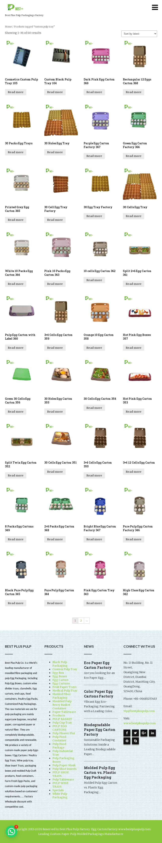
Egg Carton (60, 680)
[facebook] (126, 733)
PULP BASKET (62, 719)
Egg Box (58, 673)
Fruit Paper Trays (64, 687)
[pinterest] (126, 740)
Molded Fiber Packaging (61, 695)
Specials (58, 790)
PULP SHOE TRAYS (60, 774)
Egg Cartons (61, 683)
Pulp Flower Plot (63, 733)
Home (8, 26)
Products (58, 715)
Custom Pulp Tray (64, 669)
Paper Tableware (64, 712)
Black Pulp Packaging (60, 663)
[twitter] (135, 733)
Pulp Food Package (59, 745)
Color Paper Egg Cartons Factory (98, 693)
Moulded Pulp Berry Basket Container (62, 704)
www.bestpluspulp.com (139, 723)
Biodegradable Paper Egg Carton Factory (99, 729)
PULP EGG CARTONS (59, 727)
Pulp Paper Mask (64, 765)
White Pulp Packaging (60, 795)
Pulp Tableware (63, 779)
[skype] (135, 740)
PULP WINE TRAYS (60, 784)
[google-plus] (143, 733)
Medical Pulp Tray (64, 690)
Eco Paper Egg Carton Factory (98, 665)
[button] (11, 831)
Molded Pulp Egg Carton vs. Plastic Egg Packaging (100, 772)
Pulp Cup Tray (62, 722)
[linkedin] (152, 733)
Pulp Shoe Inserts (64, 769)
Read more (16, 92)
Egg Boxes (59, 676)
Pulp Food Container (59, 738)
